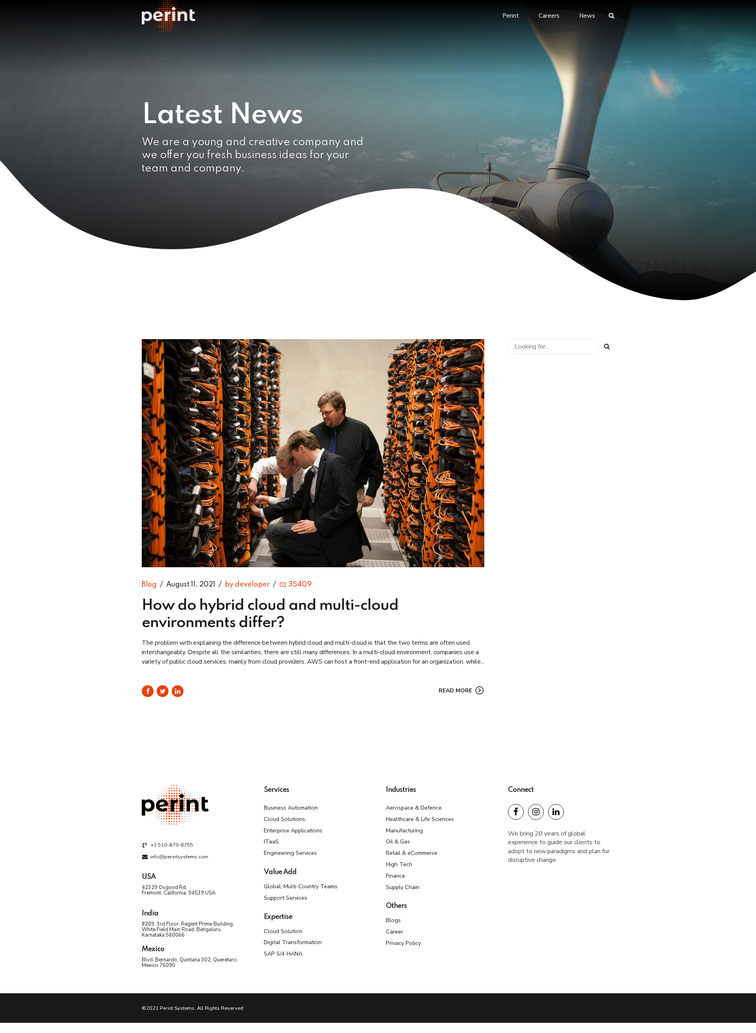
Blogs (393, 920)
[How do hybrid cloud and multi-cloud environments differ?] (313, 453)
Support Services (285, 898)
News (587, 16)
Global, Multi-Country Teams (300, 886)
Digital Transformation (293, 942)
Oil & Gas (398, 841)
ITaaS (271, 841)
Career (394, 931)
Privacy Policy (403, 943)
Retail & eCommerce (411, 853)
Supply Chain (402, 887)
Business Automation (291, 808)
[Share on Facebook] (148, 691)
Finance (395, 876)
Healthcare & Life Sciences (420, 819)
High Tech (399, 864)
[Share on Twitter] (163, 691)
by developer (247, 584)
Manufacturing (404, 830)
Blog (149, 584)
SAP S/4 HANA (283, 953)
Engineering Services (290, 853)
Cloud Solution (283, 931)
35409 (300, 584)
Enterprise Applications (293, 830)
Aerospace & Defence (414, 808)
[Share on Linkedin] (177, 691)
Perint (510, 16)
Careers (549, 16)
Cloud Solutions (284, 819)
